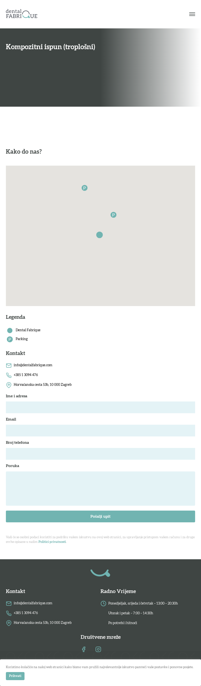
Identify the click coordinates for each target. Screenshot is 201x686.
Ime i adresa (16, 396)
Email (11, 419)
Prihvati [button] (15, 676)
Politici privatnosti (52, 542)
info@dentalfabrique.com (33, 365)
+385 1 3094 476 (26, 375)
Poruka (12, 466)
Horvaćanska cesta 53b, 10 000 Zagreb (43, 385)
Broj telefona (17, 443)
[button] (100, 236)
